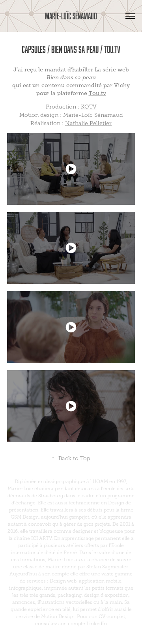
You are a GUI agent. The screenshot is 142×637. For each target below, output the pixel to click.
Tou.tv (97, 93)
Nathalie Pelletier (88, 123)
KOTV (89, 107)
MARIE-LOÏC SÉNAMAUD (71, 16)
